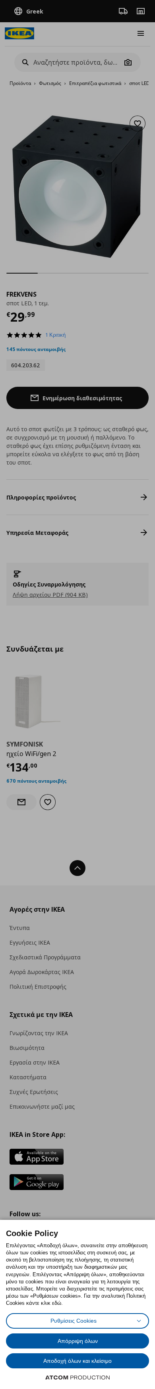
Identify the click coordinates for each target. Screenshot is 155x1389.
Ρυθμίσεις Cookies (73, 1321)
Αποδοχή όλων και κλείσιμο (77, 1361)
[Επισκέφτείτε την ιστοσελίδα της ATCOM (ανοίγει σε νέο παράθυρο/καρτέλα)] (77, 1377)
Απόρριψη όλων (78, 1341)
